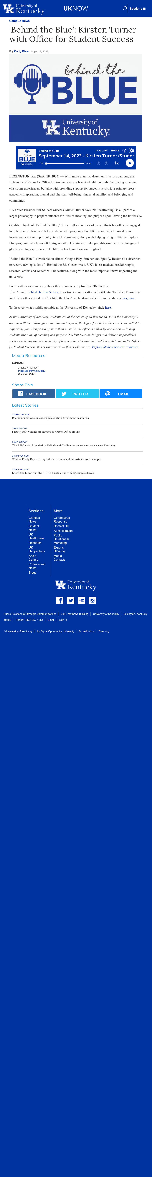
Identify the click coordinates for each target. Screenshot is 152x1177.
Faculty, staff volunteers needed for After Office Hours (46, 431)
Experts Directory (60, 549)
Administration (63, 530)
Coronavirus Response (62, 519)
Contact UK (61, 526)
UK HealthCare (36, 536)
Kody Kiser (21, 51)
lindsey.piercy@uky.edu (31, 370)
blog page (128, 298)
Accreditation (86, 631)
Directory (104, 631)
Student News (34, 528)
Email (51, 620)
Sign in (63, 620)
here (108, 307)
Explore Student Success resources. (115, 347)
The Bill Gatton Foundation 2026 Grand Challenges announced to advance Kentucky (63, 445)
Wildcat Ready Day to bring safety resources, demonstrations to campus (57, 459)
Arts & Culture (33, 558)
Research (35, 543)
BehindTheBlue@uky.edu (44, 292)
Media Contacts (59, 558)
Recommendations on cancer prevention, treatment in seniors (50, 418)
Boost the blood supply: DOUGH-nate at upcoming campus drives (53, 473)
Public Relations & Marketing (61, 539)
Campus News (19, 21)
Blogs (32, 572)
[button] (137, 8)
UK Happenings (37, 549)
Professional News (37, 566)
